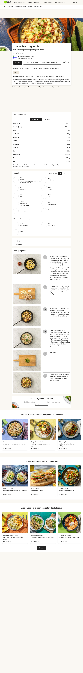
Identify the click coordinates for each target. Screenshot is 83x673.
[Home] (4, 7)
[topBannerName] (41, 13)
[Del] (68, 62)
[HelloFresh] (7, 2)
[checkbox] (13, 53)
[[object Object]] (64, 62)
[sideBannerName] (41, 100)
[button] (41, 173)
